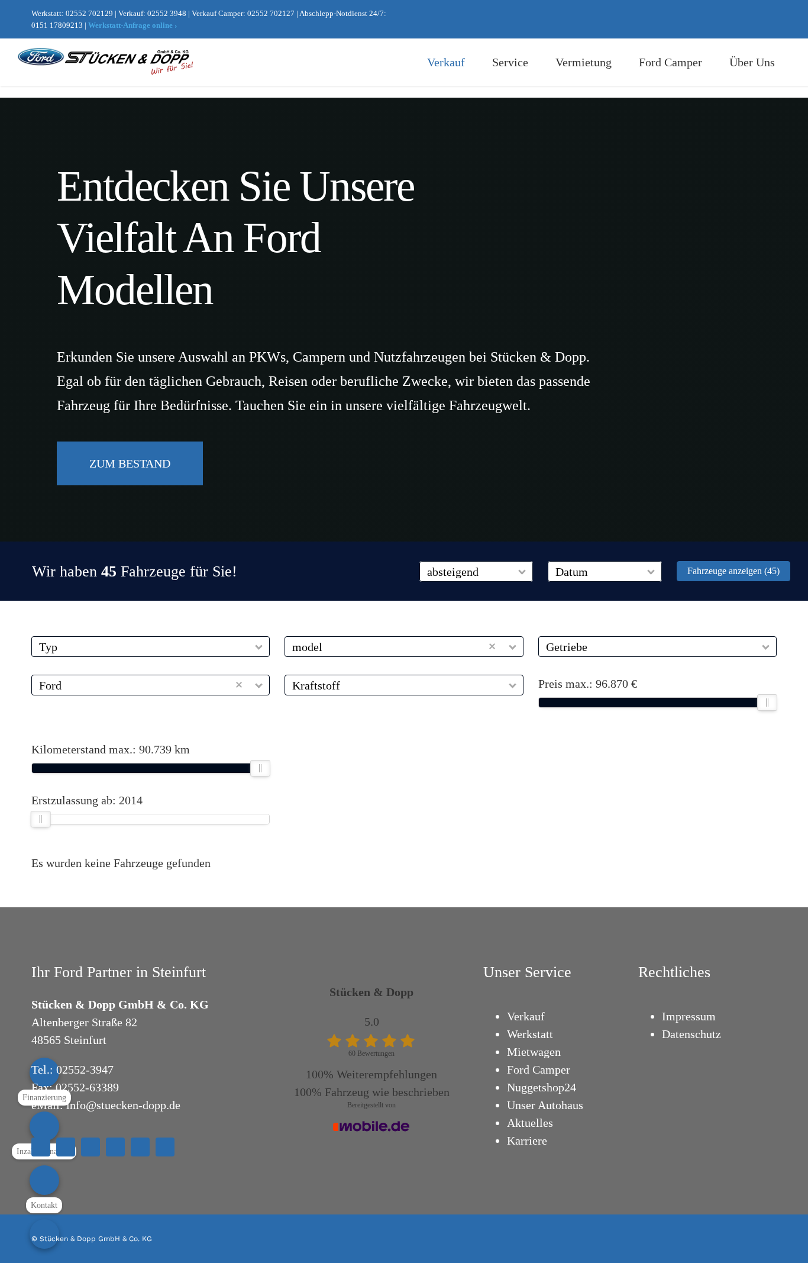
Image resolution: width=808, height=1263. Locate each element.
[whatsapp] (754, 19)
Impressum (689, 1016)
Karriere (527, 1140)
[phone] (165, 1147)
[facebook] (697, 19)
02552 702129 (89, 13)
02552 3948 (166, 13)
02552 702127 (271, 13)
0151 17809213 (57, 25)
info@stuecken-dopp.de (123, 1104)
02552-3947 (85, 1069)
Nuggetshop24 (541, 1087)
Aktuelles (530, 1122)
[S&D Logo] (106, 53)
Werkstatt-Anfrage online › (132, 25)
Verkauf (526, 1016)
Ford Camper (538, 1069)
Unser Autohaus (545, 1104)
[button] (522, 571)
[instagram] (716, 19)
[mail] (773, 19)
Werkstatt (530, 1033)
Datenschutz (691, 1033)
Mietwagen (534, 1051)
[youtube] (735, 19)
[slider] (767, 702)
